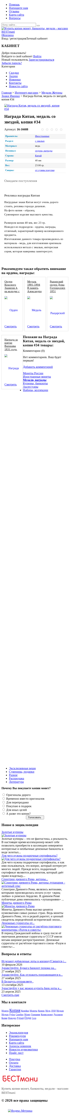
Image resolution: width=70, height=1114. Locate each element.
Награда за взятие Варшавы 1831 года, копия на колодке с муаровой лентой (11, 350)
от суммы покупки (45, 170)
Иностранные (42, 136)
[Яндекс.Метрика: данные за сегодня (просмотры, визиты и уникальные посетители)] (20, 1111)
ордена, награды (43, 150)
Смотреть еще (10, 995)
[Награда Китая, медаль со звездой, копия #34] (33, 107)
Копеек (41, 1010)
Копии (4, 1018)
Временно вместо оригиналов (24, 798)
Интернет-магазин (26, 92)
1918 (53, 1010)
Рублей (20, 1018)
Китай (38, 155)
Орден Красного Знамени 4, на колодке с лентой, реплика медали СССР (12, 292)
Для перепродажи (17, 802)
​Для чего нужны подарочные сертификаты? (29, 855)
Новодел (12, 1018)
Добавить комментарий (38, 366)
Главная (6, 92)
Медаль (5, 1014)
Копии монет (47, 1014)
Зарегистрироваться (41, 59)
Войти (37, 56)
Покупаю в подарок (18, 806)
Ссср (34, 1018)
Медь (47, 1010)
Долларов (58, 1014)
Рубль (12, 1014)
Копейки (25, 1010)
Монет (27, 1014)
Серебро (20, 1014)
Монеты (33, 1010)
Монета (5, 1010)
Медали (60, 1010)
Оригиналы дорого (18, 794)
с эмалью (40, 141)
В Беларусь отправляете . (17, 981)
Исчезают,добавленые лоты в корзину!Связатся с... (33, 961)
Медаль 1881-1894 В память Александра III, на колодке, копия (34, 291)
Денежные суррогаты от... (18, 923)
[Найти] (38, 25)
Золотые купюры (12, 832)
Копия (14, 1010)
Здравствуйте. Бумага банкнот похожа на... (28, 968)
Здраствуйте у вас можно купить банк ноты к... (31, 988)
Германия (35, 1014)
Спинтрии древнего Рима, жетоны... (24, 879)
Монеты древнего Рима (16, 902)
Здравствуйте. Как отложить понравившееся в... (32, 974)
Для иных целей (16, 809)
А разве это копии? (18, 813)
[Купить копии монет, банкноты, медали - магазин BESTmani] (35, 31)
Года (27, 1018)
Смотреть (10, 326)
